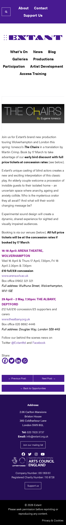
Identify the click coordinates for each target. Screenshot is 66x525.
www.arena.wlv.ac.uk (15, 275)
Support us (33, 485)
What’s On (19, 51)
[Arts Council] (33, 461)
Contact (40, 7)
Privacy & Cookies (52, 520)
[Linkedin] (18, 361)
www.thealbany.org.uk (16, 319)
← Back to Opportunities (33, 388)
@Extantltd (18, 342)
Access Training (33, 73)
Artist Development (46, 66)
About (23, 7)
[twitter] (29, 453)
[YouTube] (42, 453)
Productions (43, 58)
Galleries (20, 58)
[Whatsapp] (25, 361)
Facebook (38, 342)
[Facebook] (5, 361)
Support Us (33, 15)
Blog (52, 51)
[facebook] (23, 453)
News (38, 51)
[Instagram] (36, 453)
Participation (14, 66)
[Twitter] (12, 361)
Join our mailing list (33, 444)
